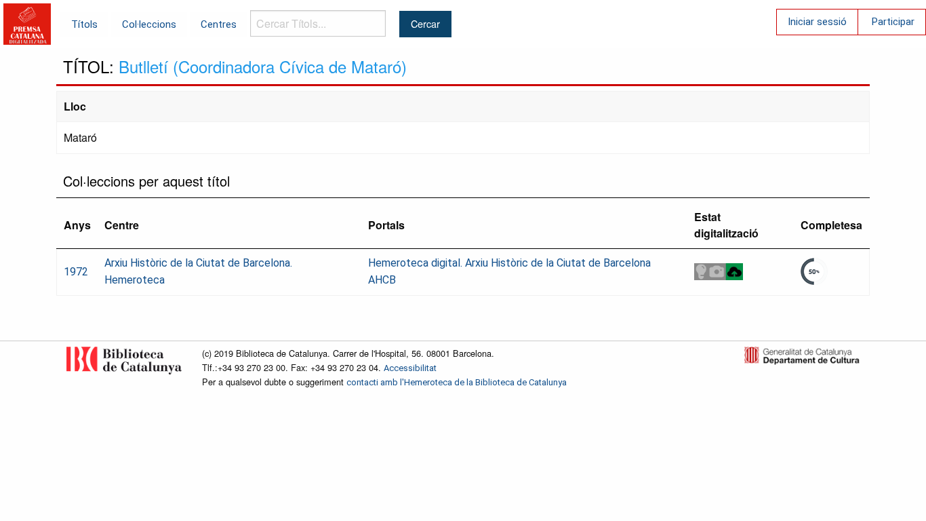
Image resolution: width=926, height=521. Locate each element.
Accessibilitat (410, 368)
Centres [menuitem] (219, 24)
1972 (76, 271)
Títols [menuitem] (84, 24)
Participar (893, 22)
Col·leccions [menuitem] (149, 24)
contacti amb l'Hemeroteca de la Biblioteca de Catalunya (456, 382)
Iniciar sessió (817, 22)
